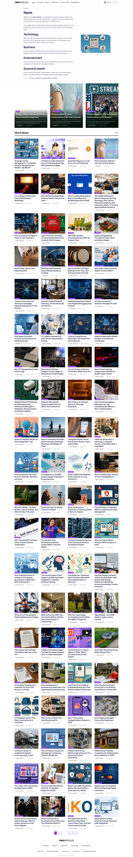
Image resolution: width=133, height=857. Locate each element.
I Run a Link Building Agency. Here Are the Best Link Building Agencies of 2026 (79, 198)
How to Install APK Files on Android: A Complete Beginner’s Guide (52, 788)
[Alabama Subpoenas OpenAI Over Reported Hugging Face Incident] (80, 289)
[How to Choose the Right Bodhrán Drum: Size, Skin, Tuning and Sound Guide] (80, 256)
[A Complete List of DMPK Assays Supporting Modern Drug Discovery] (53, 462)
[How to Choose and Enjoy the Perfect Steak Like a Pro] (80, 357)
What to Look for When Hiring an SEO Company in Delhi (105, 542)
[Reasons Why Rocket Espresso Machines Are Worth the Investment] (53, 390)
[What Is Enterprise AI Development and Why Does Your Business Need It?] (53, 806)
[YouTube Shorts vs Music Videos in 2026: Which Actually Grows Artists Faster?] (80, 638)
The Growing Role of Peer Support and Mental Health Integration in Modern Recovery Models (52, 578)
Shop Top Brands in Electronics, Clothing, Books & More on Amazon (80, 509)
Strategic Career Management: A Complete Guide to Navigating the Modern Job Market (25, 164)
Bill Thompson (72, 308)
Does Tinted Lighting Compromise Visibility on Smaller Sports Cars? (105, 371)
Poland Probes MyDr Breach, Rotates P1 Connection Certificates (106, 338)
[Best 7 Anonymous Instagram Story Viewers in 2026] (80, 706)
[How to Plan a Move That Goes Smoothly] (26, 256)
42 (73, 833)
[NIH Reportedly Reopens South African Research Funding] (53, 256)
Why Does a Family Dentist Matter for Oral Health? (106, 269)
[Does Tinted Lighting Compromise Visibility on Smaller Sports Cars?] (106, 357)
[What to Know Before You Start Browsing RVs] (53, 706)
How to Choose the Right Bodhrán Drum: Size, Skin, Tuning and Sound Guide (78, 270)
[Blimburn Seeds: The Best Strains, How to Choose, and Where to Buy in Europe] (26, 495)
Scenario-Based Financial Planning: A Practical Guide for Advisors (52, 303)
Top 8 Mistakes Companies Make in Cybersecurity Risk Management (106, 509)
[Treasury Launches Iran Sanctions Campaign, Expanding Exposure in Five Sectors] (26, 289)
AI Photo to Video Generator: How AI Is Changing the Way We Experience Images (53, 163)
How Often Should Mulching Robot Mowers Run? (106, 651)
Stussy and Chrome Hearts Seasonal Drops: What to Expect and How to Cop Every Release (26, 822)
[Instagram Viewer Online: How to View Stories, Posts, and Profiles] (80, 427)
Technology (54, 78)
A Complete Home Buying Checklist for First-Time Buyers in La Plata (25, 687)
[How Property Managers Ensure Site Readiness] (106, 706)
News (17, 111)
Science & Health (47, 78)
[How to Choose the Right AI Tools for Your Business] (26, 223)
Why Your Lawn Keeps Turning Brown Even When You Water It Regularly (79, 617)
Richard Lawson (19, 203)
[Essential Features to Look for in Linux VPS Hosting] (80, 149)
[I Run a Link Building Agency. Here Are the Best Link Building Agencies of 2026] (80, 184)
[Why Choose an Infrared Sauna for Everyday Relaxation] (80, 390)
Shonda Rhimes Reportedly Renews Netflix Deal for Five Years (52, 198)
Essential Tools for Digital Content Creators (51, 508)
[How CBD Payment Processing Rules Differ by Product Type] (80, 223)
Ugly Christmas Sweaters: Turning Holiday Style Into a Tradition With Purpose (52, 237)
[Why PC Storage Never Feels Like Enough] (26, 357)
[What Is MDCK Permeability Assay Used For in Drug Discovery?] (80, 462)
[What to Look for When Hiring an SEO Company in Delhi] (106, 528)
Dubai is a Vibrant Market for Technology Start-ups (26, 440)
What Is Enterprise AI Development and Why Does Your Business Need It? (53, 820)
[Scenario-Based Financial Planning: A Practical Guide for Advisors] (53, 289)
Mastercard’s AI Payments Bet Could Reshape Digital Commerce (105, 788)
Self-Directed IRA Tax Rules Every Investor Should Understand (26, 542)
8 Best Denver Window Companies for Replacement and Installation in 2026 (106, 752)
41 (69, 833)
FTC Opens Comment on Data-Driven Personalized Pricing (52, 338)
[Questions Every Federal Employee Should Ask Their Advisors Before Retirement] (80, 673)
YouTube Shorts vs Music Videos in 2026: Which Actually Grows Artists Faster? (78, 653)
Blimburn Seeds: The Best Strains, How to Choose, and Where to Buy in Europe (26, 509)
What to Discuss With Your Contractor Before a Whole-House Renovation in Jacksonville (52, 618)
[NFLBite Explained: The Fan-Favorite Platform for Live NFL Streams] (102, 105)
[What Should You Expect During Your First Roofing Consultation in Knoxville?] (106, 673)
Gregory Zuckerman (20, 310)
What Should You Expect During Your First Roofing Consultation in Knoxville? (106, 687)
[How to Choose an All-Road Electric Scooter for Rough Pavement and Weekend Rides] (53, 427)
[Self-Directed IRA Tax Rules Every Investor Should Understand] (26, 528)
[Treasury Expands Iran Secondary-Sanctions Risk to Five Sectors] (80, 324)
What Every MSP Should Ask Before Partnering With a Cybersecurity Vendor (79, 788)
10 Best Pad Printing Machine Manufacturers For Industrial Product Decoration (79, 754)
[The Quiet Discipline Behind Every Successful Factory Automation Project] (80, 528)
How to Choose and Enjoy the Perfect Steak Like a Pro (79, 370)
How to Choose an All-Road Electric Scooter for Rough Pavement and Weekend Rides (52, 442)
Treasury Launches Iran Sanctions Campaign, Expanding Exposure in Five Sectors (26, 304)
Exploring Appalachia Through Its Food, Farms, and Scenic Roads (105, 237)
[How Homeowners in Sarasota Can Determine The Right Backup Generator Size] (53, 673)
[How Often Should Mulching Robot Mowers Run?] (106, 638)
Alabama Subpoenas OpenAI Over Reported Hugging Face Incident (80, 303)
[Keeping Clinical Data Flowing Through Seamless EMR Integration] (106, 806)
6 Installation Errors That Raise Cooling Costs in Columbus (25, 720)
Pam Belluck (20, 125)
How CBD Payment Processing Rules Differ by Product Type (79, 237)
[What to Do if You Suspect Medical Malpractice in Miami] (26, 603)
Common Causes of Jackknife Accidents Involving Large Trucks (24, 752)
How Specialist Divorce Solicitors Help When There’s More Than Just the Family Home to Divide (79, 822)
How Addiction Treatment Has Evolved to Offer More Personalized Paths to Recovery (78, 578)
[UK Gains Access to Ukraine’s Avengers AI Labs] (106, 289)
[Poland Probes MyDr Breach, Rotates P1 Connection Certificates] (106, 324)
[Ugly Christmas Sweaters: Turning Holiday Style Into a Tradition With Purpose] (53, 223)
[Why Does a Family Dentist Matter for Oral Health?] (106, 256)
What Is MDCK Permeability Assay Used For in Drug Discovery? (79, 476)
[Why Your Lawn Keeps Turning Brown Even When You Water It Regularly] (80, 603)
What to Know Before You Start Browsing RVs (51, 719)
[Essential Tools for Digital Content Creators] (53, 495)
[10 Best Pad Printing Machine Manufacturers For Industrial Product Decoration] (80, 738)
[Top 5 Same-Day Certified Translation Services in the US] (26, 638)
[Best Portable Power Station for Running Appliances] (106, 462)
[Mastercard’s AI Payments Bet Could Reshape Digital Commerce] (106, 773)
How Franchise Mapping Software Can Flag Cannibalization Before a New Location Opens (105, 405)
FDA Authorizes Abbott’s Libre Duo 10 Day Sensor (105, 162)
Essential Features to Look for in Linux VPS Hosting (79, 162)
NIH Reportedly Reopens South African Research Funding (51, 270)
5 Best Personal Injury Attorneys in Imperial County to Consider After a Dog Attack (106, 442)
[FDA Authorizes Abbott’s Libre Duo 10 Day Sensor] (106, 149)
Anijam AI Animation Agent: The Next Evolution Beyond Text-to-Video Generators (52, 652)
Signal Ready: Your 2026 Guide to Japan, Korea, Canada (105, 617)
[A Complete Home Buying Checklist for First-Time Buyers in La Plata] (26, 673)
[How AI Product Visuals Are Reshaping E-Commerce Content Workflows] (53, 738)
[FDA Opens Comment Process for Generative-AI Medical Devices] (26, 324)
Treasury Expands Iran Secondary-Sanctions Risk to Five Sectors (79, 338)
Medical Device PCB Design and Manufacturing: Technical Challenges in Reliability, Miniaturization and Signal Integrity (26, 406)
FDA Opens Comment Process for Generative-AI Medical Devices (25, 338)
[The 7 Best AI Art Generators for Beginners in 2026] (26, 773)
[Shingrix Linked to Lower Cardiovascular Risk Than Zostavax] (66, 105)
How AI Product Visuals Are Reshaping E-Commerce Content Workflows (52, 752)
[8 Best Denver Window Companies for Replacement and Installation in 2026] (106, 738)
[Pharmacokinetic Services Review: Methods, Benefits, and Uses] (26, 462)
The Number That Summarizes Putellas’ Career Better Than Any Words (51, 543)
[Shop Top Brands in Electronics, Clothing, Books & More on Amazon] (80, 495)
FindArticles (26, 8)
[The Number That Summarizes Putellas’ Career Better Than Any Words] (53, 528)
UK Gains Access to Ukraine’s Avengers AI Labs (106, 302)
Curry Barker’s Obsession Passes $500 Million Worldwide (25, 198)
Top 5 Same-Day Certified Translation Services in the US (26, 652)
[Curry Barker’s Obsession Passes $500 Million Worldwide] (26, 184)
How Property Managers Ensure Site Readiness (105, 719)
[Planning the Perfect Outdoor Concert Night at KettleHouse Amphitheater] (53, 357)
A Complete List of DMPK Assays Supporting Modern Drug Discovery (52, 476)
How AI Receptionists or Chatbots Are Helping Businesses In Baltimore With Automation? (25, 578)
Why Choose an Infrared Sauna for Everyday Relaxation (78, 404)
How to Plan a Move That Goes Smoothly (25, 269)
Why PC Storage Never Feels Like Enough (26, 370)
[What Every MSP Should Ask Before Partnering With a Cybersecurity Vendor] (80, 773)
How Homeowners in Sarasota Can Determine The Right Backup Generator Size (53, 687)
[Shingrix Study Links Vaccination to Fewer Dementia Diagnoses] (31, 105)
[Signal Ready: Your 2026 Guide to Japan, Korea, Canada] (106, 603)
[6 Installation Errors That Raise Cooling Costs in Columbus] (26, 706)
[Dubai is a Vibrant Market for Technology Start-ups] (26, 427)
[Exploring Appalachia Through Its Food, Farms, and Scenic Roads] (106, 223)
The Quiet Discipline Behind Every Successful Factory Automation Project (79, 542)
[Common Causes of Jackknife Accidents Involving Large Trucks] (26, 738)
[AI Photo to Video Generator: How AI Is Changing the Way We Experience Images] (53, 149)
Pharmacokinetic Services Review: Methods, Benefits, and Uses (26, 476)
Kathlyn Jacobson (92, 125)
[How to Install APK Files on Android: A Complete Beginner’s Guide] (53, 773)
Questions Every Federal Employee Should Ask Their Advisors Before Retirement (79, 687)
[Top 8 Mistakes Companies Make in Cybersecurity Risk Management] (106, 495)
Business (32, 78)
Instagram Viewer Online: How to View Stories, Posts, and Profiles (79, 441)
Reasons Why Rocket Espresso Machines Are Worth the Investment (51, 404)
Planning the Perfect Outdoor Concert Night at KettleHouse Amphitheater (52, 371)
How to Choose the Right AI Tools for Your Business (26, 236)
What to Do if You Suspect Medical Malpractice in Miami (26, 616)
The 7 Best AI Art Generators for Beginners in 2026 (26, 787)
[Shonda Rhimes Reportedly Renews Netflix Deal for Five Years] (53, 184)
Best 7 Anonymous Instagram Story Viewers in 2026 (79, 720)
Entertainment (38, 78)
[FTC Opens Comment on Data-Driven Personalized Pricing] (53, 324)
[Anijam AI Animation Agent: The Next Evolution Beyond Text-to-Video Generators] (53, 638)
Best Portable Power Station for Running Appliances (106, 475)
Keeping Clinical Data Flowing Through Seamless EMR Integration (106, 820)
